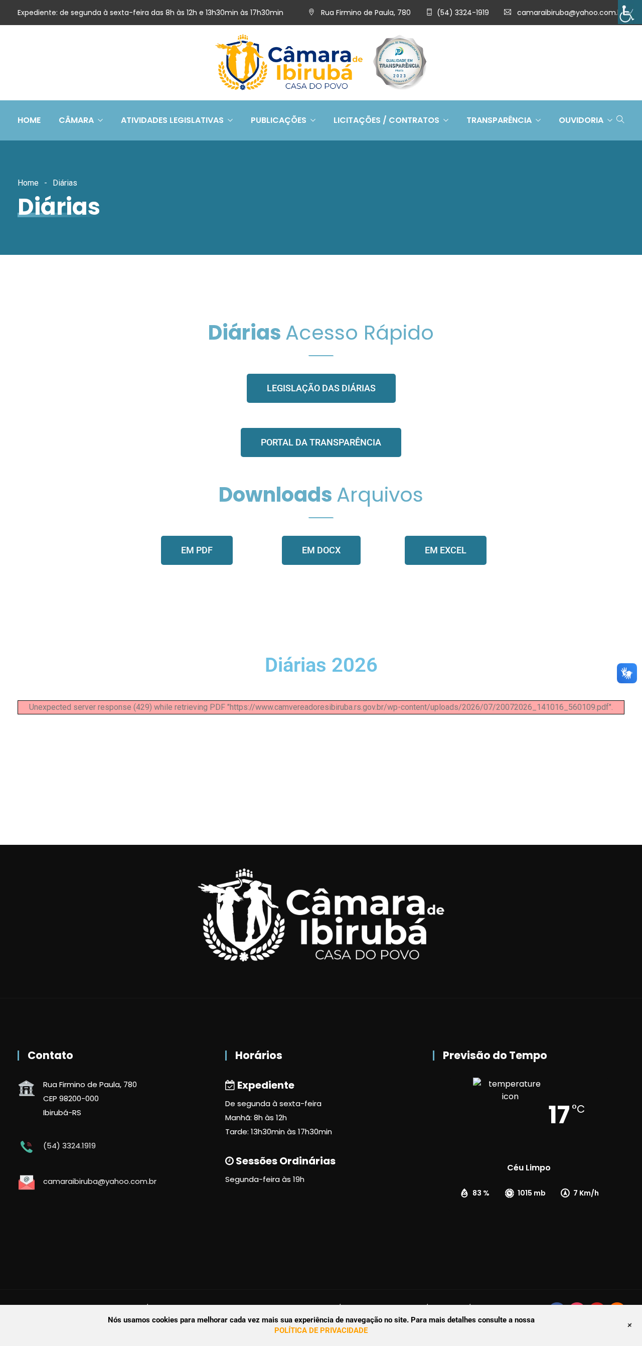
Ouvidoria (581, 120)
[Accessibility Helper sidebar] (630, 12)
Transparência (499, 120)
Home (29, 120)
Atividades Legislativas (172, 120)
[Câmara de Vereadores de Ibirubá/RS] (321, 63)
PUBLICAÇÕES (278, 120)
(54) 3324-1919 (463, 13)
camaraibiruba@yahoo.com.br (570, 13)
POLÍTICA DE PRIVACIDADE (321, 1330)
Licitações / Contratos (386, 120)
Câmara (76, 120)
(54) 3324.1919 (69, 1145)
